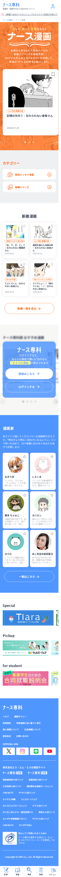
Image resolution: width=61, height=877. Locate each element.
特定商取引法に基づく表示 (28, 723)
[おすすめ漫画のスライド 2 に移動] (29, 142)
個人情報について (11, 729)
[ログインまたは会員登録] (53, 6)
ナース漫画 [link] (20, 19)
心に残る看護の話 (15, 111)
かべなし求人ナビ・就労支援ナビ (18, 812)
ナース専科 (8, 19)
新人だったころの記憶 (43, 279)
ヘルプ (6, 716)
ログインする (26, 387)
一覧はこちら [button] (27, 576)
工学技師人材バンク (12, 786)
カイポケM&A (25, 825)
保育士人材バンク (47, 812)
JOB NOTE (8, 792)
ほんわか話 (11, 279)
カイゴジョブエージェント (15, 805)
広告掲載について (32, 729)
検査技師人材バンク (38, 779)
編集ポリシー (20, 716)
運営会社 (7, 736)
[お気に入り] (25, 456)
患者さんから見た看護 (15, 241)
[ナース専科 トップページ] (12, 707)
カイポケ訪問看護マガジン (15, 819)
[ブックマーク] (53, 74)
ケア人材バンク (40, 805)
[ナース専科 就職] (37, 772)
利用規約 (7, 723)
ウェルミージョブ (29, 799)
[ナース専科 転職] (12, 772)
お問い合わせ (22, 736)
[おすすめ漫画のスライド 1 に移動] (25, 142)
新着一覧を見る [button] (26, 308)
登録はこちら (26, 374)
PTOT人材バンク (27, 792)
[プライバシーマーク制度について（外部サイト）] (10, 838)
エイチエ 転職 (9, 799)
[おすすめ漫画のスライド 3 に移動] (33, 142)
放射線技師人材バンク (13, 779)
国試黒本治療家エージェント (40, 786)
